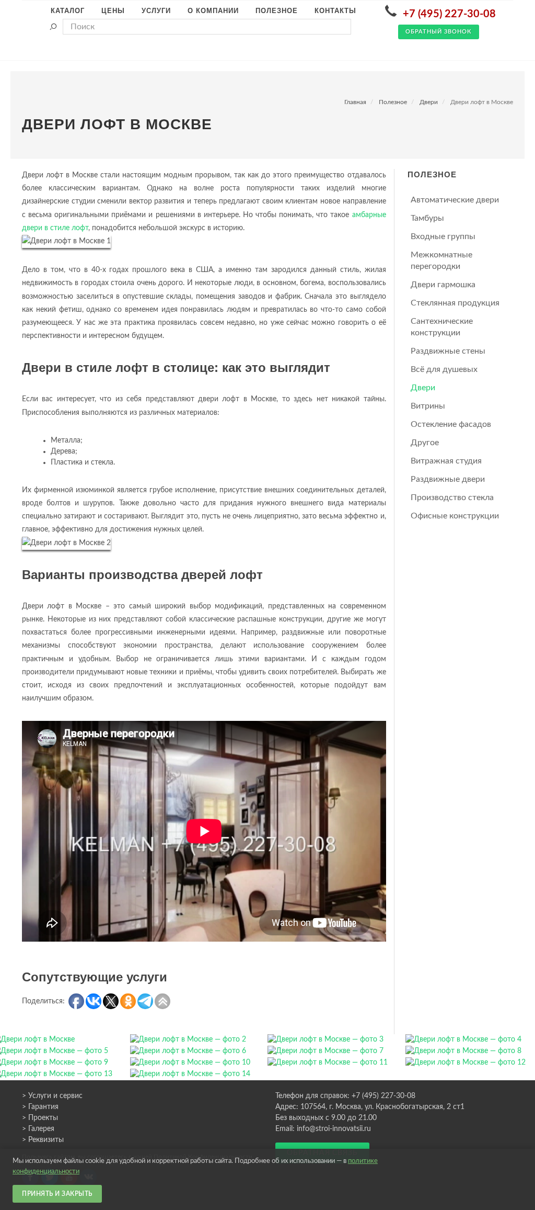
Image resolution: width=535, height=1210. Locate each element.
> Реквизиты (43, 1140)
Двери (429, 102)
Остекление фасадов (451, 424)
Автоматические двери (455, 200)
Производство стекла (452, 497)
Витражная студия (446, 461)
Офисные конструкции (455, 516)
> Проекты (40, 1118)
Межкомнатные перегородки (441, 260)
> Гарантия (40, 1107)
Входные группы (443, 236)
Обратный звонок (438, 32)
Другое (425, 442)
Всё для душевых (444, 369)
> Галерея (38, 1129)
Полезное (393, 102)
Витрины (428, 406)
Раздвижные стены (448, 351)
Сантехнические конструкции (442, 327)
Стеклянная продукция (455, 303)
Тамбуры (427, 218)
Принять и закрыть (57, 1194)
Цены (113, 11)
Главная (355, 102)
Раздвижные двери (448, 479)
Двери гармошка (443, 284)
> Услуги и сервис (52, 1096)
